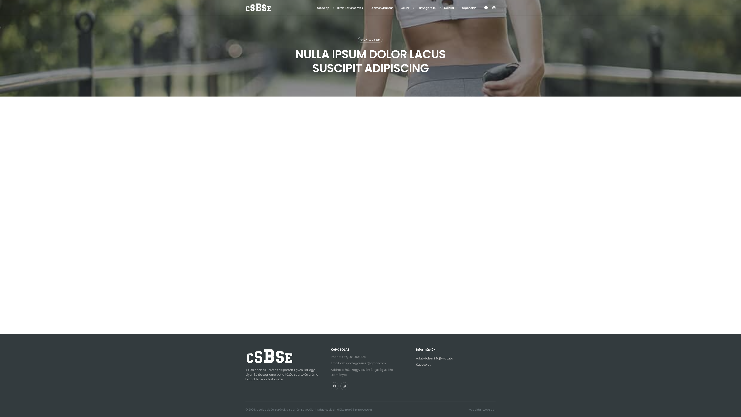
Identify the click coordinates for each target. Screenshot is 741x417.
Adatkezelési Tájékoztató (334, 410)
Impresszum (363, 410)
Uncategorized (370, 39)
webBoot (489, 410)
